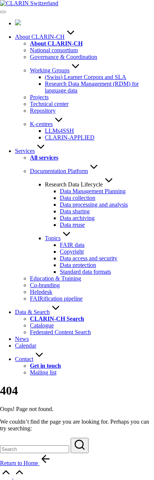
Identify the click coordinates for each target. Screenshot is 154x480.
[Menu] (3, 12)
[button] (80, 445)
